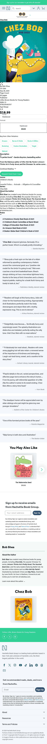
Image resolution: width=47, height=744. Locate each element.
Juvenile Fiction (6, 184)
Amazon (4, 141)
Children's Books (6, 179)
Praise (2, 213)
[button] (23, 83)
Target (34, 146)
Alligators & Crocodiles (31, 184)
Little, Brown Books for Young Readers (14, 100)
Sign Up (37, 513)
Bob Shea (6, 86)
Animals (17, 184)
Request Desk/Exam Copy (11, 174)
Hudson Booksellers (20, 146)
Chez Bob (3, 188)
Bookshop (5, 146)
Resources (6, 718)
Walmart (4, 151)
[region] (23, 470)
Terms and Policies (9, 724)
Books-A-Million (33, 141)
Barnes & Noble (17, 141)
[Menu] (3, 8)
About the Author (7, 191)
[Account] (38, 8)
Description (4, 154)
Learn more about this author (13, 581)
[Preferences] (33, 8)
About (4, 712)
